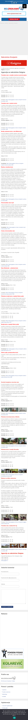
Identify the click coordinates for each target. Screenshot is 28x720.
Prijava (21, 1)
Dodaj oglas (5, 708)
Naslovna (2, 23)
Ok (14, 717)
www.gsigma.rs (4, 560)
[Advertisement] (14, 39)
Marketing (4, 694)
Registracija (16, 1)
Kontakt (4, 696)
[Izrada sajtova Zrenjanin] (12, 657)
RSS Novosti (4, 681)
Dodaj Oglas (14, 19)
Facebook (9, 681)
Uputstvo (4, 689)
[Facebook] (14, 2)
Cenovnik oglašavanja (7, 705)
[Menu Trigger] (24, 6)
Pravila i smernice (6, 692)
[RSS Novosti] (11, 2)
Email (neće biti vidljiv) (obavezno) (8, 577)
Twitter (13, 681)
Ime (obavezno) (4, 571)
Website (3, 584)
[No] (26, 714)
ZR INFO (6, 23)
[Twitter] (16, 2)
